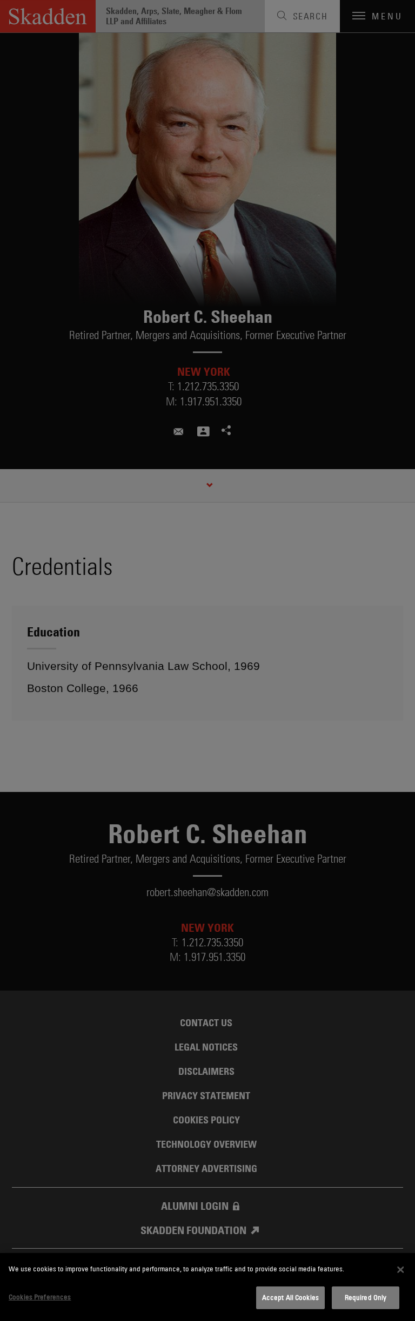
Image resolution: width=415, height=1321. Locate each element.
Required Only (366, 1297)
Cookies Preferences (40, 1296)
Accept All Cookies (290, 1297)
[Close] (400, 1270)
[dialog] (207, 1287)
